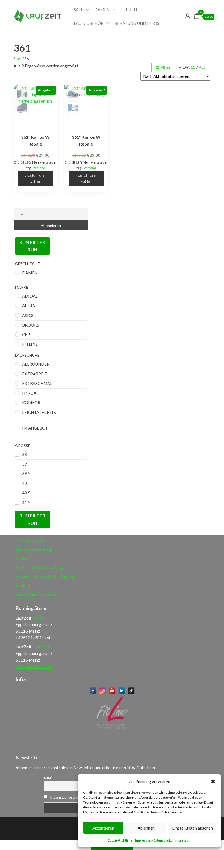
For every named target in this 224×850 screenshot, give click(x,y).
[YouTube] (112, 690)
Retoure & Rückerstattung (39, 567)
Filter (166, 67)
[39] (17, 464)
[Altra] (17, 306)
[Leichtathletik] (17, 412)
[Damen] (17, 273)
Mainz (37, 617)
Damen (102, 9)
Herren (128, 9)
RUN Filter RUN (32, 246)
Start (18, 59)
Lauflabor (41, 646)
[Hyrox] (17, 393)
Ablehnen (146, 827)
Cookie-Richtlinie (119, 840)
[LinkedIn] (121, 690)
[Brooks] (17, 325)
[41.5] (17, 502)
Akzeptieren (103, 827)
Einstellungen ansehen (192, 827)
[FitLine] (17, 344)
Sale (78, 9)
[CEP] (17, 334)
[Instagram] (102, 690)
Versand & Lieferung (34, 549)
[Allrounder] (17, 364)
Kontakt (23, 585)
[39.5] (17, 474)
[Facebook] (93, 690)
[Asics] (17, 315)
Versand (39, 168)
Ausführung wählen (35, 178)
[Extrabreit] (17, 374)
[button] (213, 781)
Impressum (183, 840)
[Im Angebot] (17, 428)
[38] (17, 454)
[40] (17, 483)
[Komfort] (17, 403)
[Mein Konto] (187, 15)
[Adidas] (17, 296)
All (202, 67)
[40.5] (17, 493)
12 (193, 67)
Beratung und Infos (136, 23)
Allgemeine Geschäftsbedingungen (47, 576)
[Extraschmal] (17, 383)
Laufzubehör (89, 23)
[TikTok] (131, 690)
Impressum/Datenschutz (153, 840)
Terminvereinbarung (34, 666)
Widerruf (24, 558)
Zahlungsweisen (30, 540)
